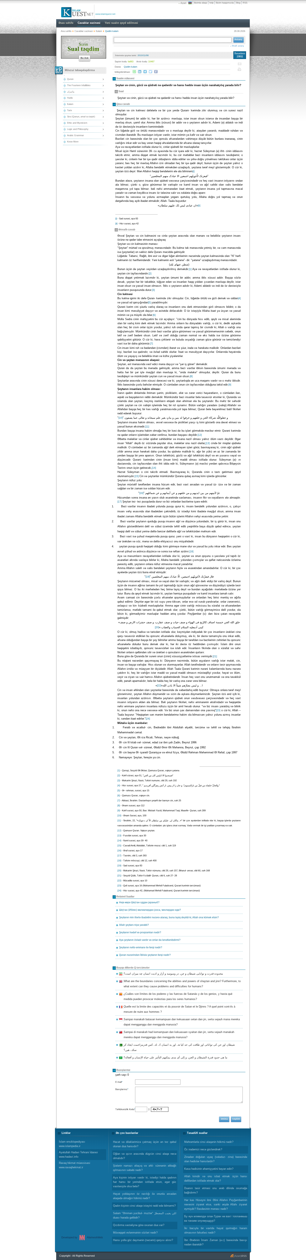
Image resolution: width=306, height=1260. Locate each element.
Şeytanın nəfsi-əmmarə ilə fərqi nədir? (140, 947)
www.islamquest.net (105, 14)
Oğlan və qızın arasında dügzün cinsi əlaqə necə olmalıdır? (144, 1156)
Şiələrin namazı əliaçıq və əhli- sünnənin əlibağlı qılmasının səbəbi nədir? (144, 1168)
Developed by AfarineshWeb (82, 1237)
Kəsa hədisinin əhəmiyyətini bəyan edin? (208, 1168)
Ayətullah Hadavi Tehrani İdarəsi (78, 1154)
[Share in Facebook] (156, 71)
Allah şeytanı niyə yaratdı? (134, 924)
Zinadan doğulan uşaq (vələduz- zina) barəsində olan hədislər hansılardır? (215, 1159)
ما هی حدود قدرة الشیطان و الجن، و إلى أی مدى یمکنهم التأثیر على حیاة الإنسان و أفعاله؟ (174, 1058)
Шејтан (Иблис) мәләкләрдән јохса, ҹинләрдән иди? (150, 909)
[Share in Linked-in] (139, 71)
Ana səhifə (66, 31)
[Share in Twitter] (150, 71)
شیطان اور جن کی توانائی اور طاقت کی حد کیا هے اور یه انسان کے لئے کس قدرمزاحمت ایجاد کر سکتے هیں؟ (178, 1047)
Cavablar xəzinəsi (84, 31)
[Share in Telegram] (145, 71)
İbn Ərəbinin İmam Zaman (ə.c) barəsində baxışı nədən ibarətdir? (215, 1242)
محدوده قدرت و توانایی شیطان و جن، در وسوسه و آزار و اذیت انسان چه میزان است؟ (172, 974)
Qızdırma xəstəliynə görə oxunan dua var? (138, 1225)
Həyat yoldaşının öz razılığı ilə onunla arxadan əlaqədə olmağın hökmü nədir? (144, 1196)
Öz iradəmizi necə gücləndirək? (203, 1149)
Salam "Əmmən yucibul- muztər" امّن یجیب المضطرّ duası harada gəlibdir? (144, 1215)
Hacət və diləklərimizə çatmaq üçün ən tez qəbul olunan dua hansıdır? (144, 1144)
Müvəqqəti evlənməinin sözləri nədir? (135, 1232)
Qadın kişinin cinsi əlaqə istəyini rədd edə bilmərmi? (144, 1205)
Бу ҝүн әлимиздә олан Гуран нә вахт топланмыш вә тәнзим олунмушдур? (215, 1218)
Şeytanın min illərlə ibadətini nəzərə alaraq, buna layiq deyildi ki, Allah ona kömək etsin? (169, 917)
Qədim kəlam (130, 66)
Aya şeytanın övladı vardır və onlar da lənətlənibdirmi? (149, 939)
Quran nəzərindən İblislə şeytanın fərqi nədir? (145, 954)
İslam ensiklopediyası (72, 1144)
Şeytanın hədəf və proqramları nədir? (140, 932)
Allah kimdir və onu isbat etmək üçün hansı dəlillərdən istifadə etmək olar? (215, 1178)
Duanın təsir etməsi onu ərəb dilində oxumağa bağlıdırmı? (215, 1190)
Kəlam (99, 31)
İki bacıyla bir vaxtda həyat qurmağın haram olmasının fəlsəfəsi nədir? (215, 1230)
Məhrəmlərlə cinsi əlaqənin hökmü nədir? (208, 1141)
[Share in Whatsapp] (134, 71)
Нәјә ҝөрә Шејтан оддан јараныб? (139, 902)
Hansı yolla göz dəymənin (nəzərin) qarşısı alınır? (143, 1240)
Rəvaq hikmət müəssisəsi (74, 1165)
